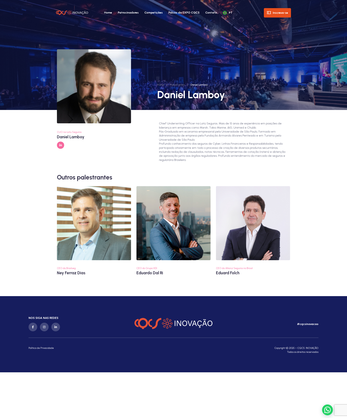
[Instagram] (44, 327)
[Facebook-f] (33, 327)
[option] (94, 231)
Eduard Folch (227, 272)
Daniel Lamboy (70, 137)
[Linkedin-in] (55, 327)
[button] (307, 324)
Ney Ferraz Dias (71, 272)
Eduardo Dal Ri (149, 272)
